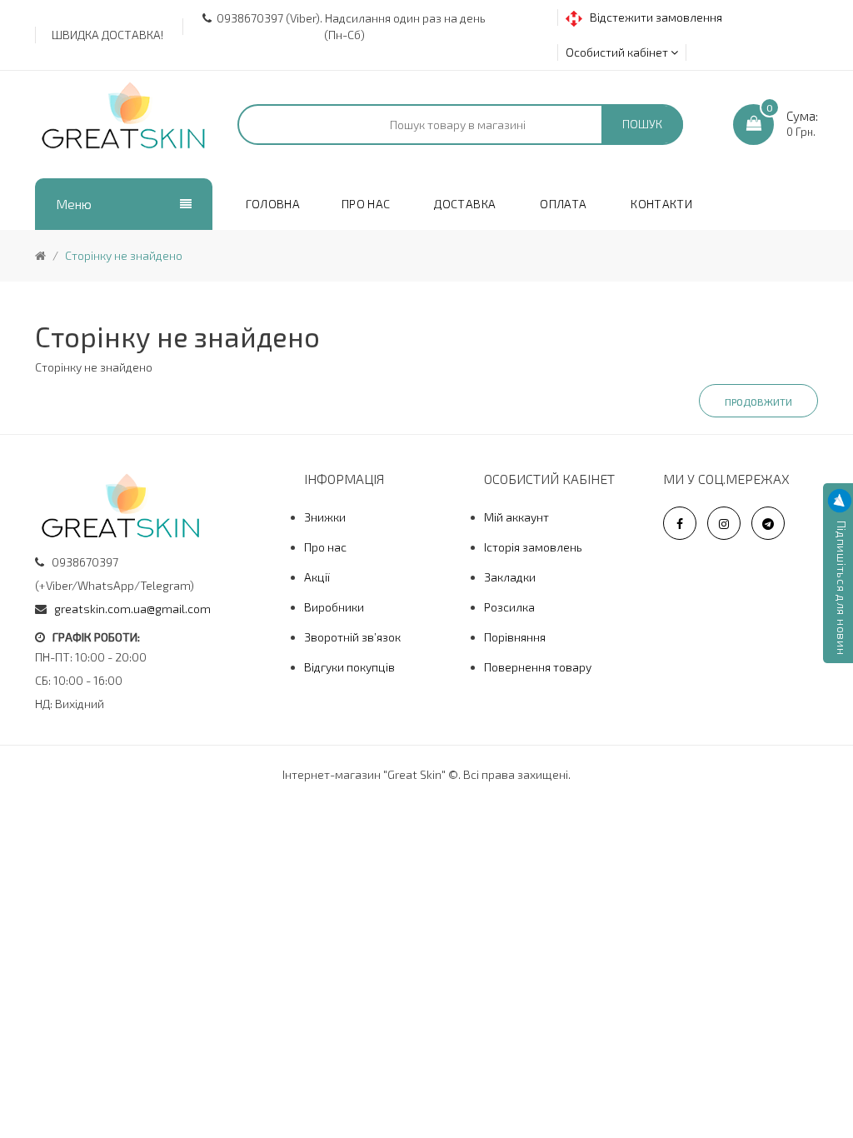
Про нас (325, 547)
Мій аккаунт (516, 517)
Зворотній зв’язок (352, 637)
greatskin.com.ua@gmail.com (132, 608)
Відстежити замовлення (652, 17)
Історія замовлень (533, 547)
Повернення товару (537, 667)
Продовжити (758, 401)
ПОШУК (642, 124)
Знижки (325, 517)
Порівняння (515, 637)
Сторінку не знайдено (123, 255)
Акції (317, 577)
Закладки (510, 577)
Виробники (334, 607)
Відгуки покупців (349, 667)
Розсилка (509, 607)
